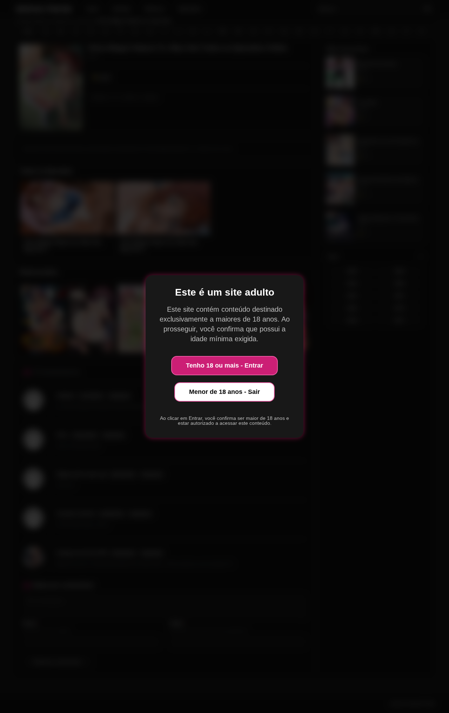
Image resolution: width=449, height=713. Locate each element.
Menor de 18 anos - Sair (224, 391)
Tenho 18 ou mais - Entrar (224, 365)
